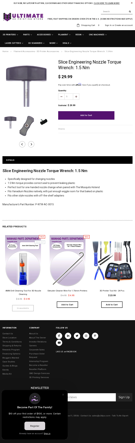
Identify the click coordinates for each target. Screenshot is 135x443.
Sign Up (124, 397)
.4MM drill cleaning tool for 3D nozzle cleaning (23, 292)
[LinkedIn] (68, 336)
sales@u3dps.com (101, 416)
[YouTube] (59, 343)
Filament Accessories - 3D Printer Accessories (36, 51)
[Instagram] (86, 336)
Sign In (108, 25)
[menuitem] (10, 35)
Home (5, 51)
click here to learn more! (107, 3)
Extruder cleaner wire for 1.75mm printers (67, 291)
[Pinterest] (95, 336)
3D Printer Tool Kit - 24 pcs (112, 291)
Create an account (124, 25)
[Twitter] (77, 336)
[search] (117, 11)
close (132, 3)
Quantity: (62, 90)
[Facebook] (59, 336)
